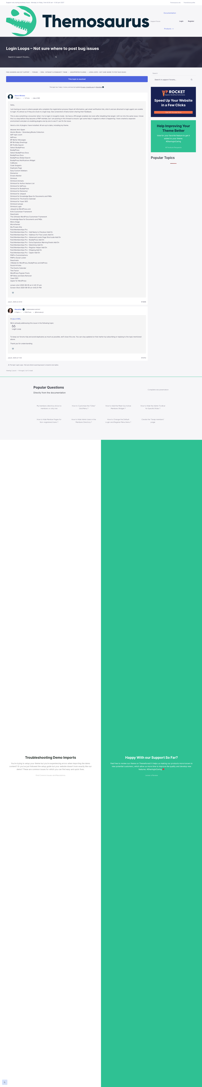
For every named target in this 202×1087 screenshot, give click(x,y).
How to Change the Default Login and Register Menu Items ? (118, 420)
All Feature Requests (173, 147)
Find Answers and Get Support (17, 72)
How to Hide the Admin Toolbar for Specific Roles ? (153, 407)
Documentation (170, 13)
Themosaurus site (175, 2)
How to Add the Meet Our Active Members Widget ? (118, 407)
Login (181, 21)
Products (167, 29)
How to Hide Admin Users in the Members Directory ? (84, 420)
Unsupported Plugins (78, 72)
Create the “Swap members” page (153, 420)
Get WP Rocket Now (173, 112)
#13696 (143, 302)
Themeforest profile (189, 2)
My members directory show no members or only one (49, 407)
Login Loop (16, 329)
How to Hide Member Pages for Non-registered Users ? (49, 420)
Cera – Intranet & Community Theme (53, 72)
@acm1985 (16, 319)
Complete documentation (158, 390)
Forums (35, 72)
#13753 (143, 358)
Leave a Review (151, 775)
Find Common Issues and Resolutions (50, 775)
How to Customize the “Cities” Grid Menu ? (84, 407)
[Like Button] (13, 293)
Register (191, 21)
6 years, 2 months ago (87, 87)
